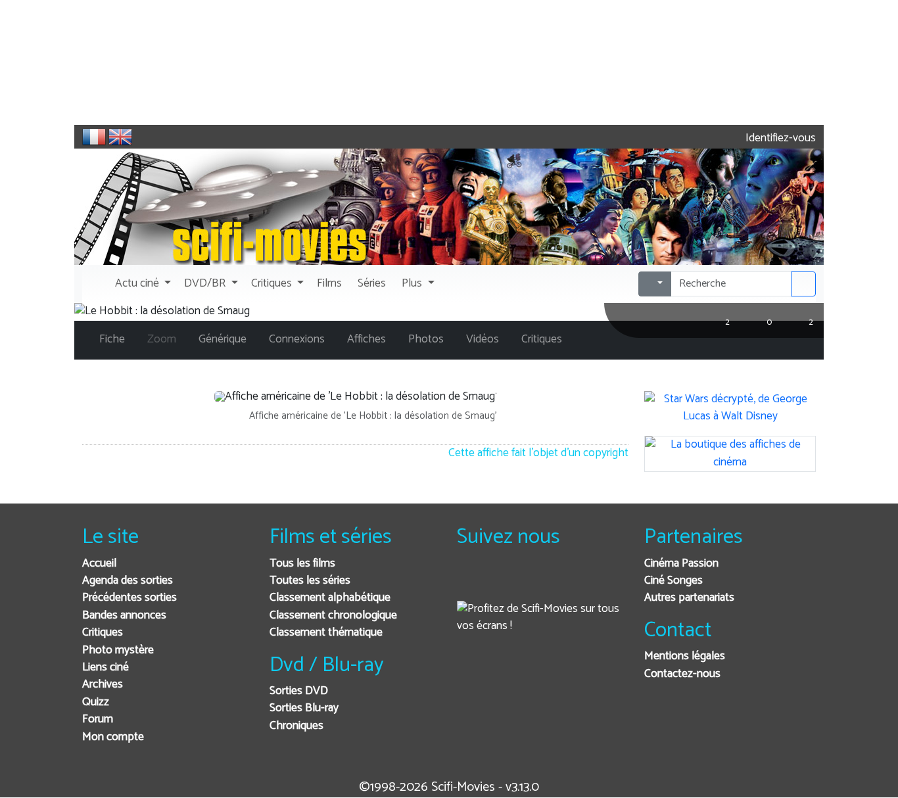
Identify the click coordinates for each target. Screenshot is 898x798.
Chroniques (296, 726)
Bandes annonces (124, 615)
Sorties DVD (299, 691)
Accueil (99, 563)
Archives (102, 684)
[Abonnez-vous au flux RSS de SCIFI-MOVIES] (567, 581)
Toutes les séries (310, 580)
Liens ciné (105, 667)
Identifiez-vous (779, 138)
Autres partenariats (689, 597)
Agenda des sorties (127, 580)
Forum (97, 719)
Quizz (95, 702)
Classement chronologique (333, 615)
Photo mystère (118, 650)
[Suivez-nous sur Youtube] (534, 581)
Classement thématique (326, 632)
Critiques (102, 632)
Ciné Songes (673, 580)
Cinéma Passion (681, 563)
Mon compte (113, 737)
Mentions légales (684, 656)
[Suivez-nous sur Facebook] (470, 581)
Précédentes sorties (129, 597)
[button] (141, 284)
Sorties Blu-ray (304, 708)
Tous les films (302, 563)
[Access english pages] (120, 137)
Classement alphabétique (330, 597)
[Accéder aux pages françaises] (94, 137)
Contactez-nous (682, 674)
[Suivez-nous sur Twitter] (502, 581)
